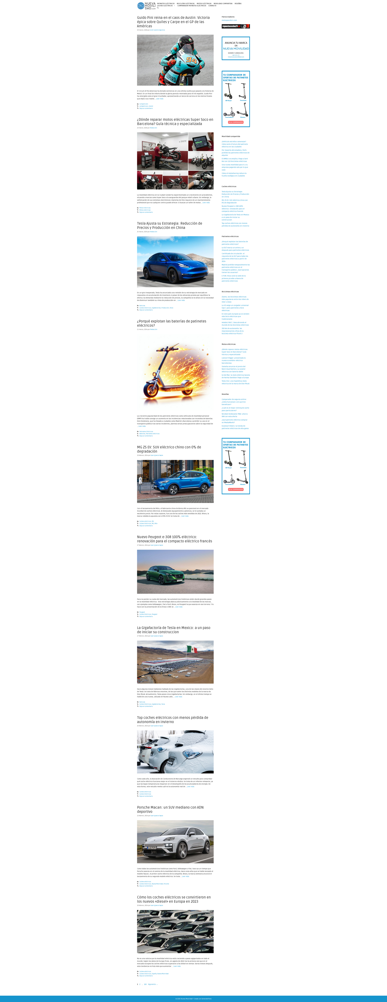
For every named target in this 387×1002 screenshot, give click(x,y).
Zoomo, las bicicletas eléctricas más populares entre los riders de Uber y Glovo (235, 299)
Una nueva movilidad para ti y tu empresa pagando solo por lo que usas (235, 167)
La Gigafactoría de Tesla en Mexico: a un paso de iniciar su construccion (173, 630)
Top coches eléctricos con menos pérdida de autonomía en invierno (172, 720)
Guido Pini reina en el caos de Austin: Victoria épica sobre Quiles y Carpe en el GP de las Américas (173, 22)
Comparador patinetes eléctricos (191, 6)
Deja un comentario (146, 108)
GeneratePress (207, 999)
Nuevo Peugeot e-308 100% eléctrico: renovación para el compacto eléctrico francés (174, 539)
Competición (143, 104)
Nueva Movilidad (157, 884)
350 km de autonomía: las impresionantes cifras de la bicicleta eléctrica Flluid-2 (233, 331)
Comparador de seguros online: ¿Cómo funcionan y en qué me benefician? (234, 402)
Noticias (142, 306)
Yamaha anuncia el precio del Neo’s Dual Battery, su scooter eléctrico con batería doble (234, 369)
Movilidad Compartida (223, 4)
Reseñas (238, 4)
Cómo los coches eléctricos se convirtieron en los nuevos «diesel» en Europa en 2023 (174, 899)
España (154, 974)
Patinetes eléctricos (153, 434)
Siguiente (153, 984)
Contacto (212, 6)
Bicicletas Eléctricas (186, 4)
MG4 (155, 523)
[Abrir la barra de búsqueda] (158, 8)
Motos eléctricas (145, 210)
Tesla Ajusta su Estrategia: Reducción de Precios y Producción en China (169, 225)
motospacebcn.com (229, 20)
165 (145, 984)
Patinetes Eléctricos (166, 4)
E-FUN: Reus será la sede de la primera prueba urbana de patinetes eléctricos (234, 278)
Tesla (171, 308)
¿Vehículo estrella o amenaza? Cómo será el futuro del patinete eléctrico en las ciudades (235, 144)
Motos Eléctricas (204, 4)
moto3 (151, 106)
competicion (143, 106)
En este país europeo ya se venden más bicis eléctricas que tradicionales (235, 316)
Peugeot (142, 612)
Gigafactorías (156, 308)
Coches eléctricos (165, 6)
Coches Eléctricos (145, 308)
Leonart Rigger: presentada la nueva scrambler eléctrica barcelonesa (234, 360)
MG (153, 521)
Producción (165, 308)
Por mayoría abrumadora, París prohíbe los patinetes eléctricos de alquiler (235, 152)
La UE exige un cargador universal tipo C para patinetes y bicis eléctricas (235, 308)
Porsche (166, 884)
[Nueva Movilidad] (146, 6)
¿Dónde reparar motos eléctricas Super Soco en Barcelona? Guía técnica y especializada (175, 122)
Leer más (159, 99)
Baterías (142, 434)
